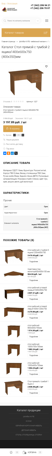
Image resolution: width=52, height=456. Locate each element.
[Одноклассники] (8, 153)
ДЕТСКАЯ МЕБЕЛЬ (28, 430)
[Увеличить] (26, 82)
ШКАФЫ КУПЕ (28, 417)
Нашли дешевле (12, 139)
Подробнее (33, 262)
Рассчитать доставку (14, 144)
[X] (16, 153)
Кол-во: (9, 135)
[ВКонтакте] (4, 153)
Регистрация (12, 3)
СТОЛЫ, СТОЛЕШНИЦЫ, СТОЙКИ (29, 435)
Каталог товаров (14, 32)
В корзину (15, 128)
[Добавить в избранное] (46, 66)
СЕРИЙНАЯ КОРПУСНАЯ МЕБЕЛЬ (29, 426)
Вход (3, 3)
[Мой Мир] (12, 153)
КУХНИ (28, 421)
